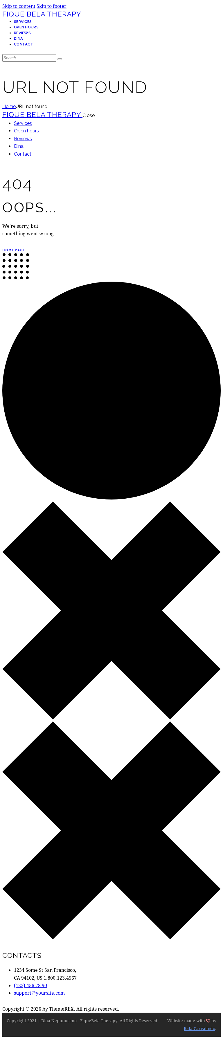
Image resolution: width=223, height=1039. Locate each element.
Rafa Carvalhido (199, 1028)
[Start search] (59, 59)
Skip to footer (51, 6)
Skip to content (18, 6)
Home (9, 106)
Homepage (14, 250)
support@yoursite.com (39, 993)
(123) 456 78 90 (30, 985)
